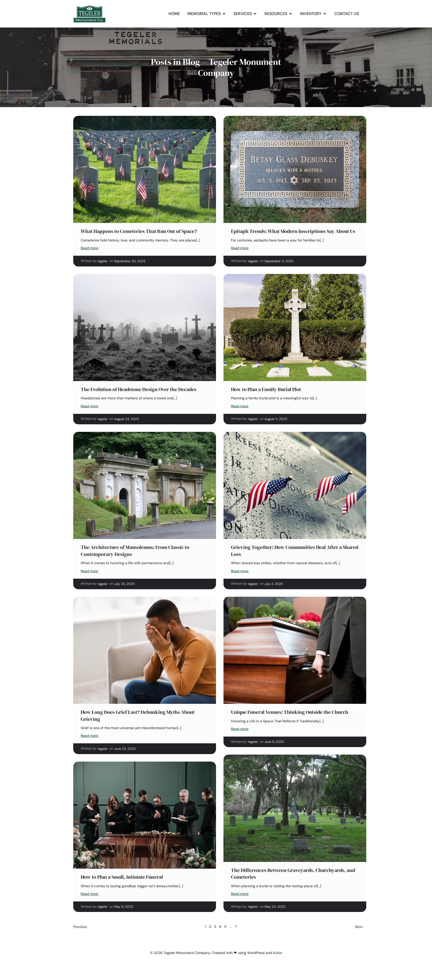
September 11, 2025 (279, 261)
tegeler (103, 261)
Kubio (277, 952)
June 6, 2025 (274, 742)
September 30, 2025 (130, 261)
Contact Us (346, 13)
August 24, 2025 (126, 419)
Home (174, 13)
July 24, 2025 (124, 584)
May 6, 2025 (123, 906)
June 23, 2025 (125, 749)
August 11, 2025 (275, 419)
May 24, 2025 (275, 906)
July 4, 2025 (273, 584)
